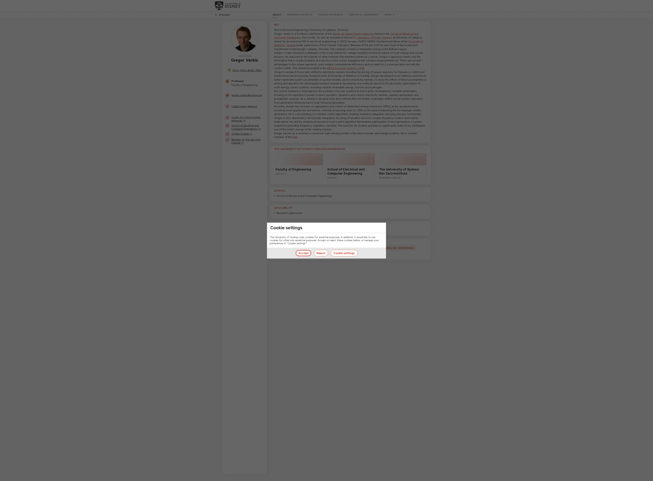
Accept (303, 253)
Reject (321, 253)
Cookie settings (344, 253)
